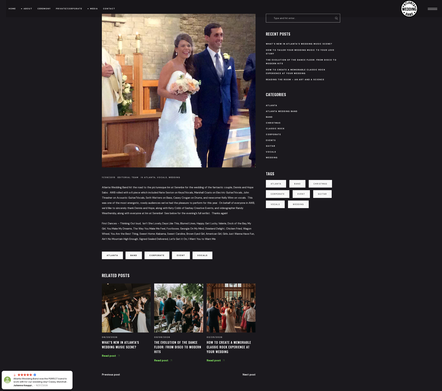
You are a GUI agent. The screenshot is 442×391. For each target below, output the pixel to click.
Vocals (162, 177)
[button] (72, 371)
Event (181, 255)
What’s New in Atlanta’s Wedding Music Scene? (299, 44)
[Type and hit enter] (336, 18)
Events (271, 140)
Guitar (270, 146)
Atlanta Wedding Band (281, 111)
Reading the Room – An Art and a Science (295, 79)
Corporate (157, 255)
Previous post (111, 374)
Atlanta (150, 177)
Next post (249, 374)
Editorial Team (128, 177)
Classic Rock (275, 128)
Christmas (273, 123)
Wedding (174, 177)
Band (133, 255)
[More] (432, 8)
